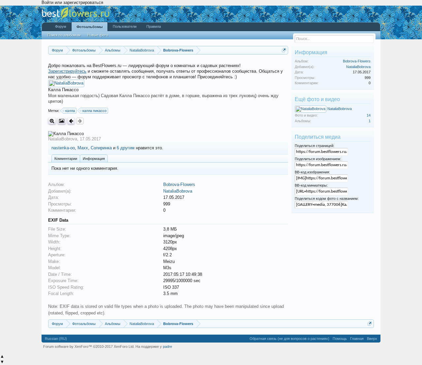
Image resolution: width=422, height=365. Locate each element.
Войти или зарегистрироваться (72, 2)
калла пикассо (94, 111)
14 (369, 115)
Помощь (340, 339)
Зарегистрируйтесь (67, 71)
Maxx (82, 147)
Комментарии (65, 159)
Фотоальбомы (89, 27)
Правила (153, 26)
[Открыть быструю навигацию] (284, 50)
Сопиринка (101, 147)
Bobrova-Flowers (179, 184)
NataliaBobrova (62, 138)
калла (70, 111)
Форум (60, 26)
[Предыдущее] (71, 121)
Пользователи (124, 26)
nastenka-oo (63, 147)
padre (167, 346)
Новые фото (97, 35)
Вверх (372, 339)
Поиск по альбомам (64, 35)
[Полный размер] (52, 121)
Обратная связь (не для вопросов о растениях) (289, 339)
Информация (94, 159)
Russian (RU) (56, 339)
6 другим (126, 147)
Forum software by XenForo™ (89, 346)
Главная (357, 339)
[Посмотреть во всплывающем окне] (61, 121)
